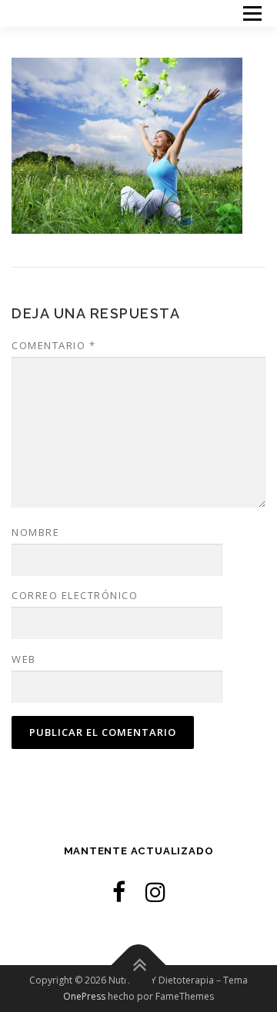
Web (24, 659)
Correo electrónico (75, 595)
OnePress (84, 996)
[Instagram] (155, 891)
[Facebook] (118, 891)
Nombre (35, 532)
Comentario (53, 345)
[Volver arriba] (139, 965)
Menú (251, 13)
